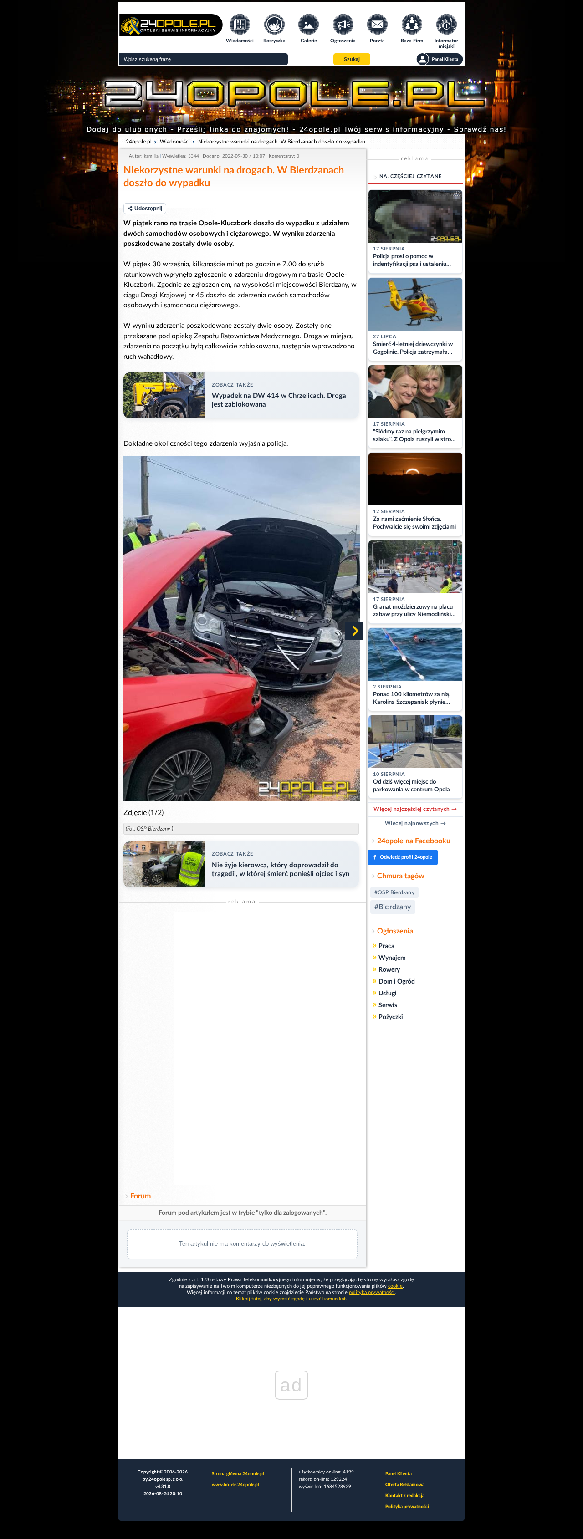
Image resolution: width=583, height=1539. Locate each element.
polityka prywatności (372, 1292)
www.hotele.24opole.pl (235, 1485)
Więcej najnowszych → (415, 823)
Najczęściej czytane (410, 176)
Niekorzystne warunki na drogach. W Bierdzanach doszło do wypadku (281, 141)
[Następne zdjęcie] (354, 631)
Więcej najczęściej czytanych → (415, 809)
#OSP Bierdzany (394, 892)
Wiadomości (175, 141)
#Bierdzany (392, 907)
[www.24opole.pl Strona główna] (171, 32)
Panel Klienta (398, 1474)
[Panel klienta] (440, 59)
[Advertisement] (242, 1048)
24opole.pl (139, 141)
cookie (395, 1286)
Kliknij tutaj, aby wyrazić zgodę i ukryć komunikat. (291, 1298)
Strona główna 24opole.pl (238, 1474)
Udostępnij (148, 208)
